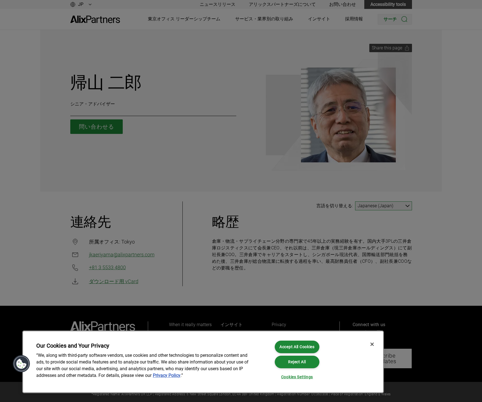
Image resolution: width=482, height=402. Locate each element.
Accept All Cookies (297, 347)
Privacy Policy (166, 375)
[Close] (372, 344)
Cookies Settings (297, 377)
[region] (203, 362)
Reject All (297, 362)
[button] (21, 364)
